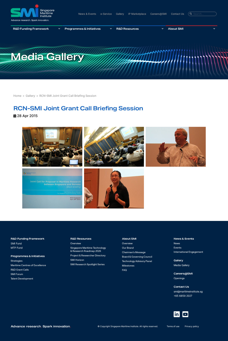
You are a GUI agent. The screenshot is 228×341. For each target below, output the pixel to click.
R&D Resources (127, 28)
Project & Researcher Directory (87, 255)
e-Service (106, 13)
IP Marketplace (137, 13)
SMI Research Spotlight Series (87, 264)
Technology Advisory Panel (137, 261)
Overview (75, 243)
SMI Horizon (77, 260)
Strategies (16, 261)
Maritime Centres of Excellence (28, 265)
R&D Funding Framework (31, 28)
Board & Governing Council (137, 257)
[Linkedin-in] (177, 314)
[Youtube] (185, 314)
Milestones (128, 266)
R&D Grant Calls (20, 270)
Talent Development (22, 278)
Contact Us (177, 13)
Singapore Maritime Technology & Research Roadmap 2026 (88, 249)
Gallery (120, 13)
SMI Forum (17, 274)
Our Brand (128, 248)
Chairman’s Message (134, 252)
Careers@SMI (158, 13)
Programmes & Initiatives (83, 28)
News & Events (87, 13)
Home (17, 95)
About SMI (175, 28)
